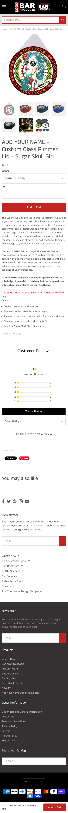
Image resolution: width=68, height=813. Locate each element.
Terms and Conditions (14, 721)
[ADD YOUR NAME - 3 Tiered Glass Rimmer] (42, 125)
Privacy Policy (9, 726)
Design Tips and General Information (22, 712)
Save (25, 458)
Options (5, 171)
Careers (6, 731)
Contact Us (8, 717)
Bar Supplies (9, 576)
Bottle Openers (11, 571)
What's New (9, 556)
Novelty (6, 586)
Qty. (3, 186)
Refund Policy (9, 736)
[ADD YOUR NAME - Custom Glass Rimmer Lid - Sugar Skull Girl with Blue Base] (58, 108)
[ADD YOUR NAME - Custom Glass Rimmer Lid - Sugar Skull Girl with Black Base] (9, 125)
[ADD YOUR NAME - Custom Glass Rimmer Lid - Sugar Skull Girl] (9, 108)
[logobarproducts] (34, 7)
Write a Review (33, 411)
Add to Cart (34, 207)
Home (4, 29)
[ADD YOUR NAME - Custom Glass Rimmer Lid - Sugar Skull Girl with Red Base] (25, 108)
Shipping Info (9, 740)
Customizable (8, 450)
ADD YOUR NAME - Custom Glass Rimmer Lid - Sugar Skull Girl (36, 29)
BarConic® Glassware (14, 561)
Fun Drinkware (10, 566)
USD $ (28, 781)
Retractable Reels (12, 581)
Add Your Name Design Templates (22, 591)
